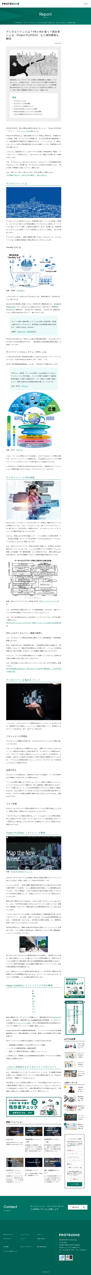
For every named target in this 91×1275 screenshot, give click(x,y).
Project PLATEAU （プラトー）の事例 (25, 108)
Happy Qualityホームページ (33, 1003)
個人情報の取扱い (42, 1246)
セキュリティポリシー (26, 1246)
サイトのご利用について (10, 1251)
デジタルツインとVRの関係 (22, 103)
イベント (23, 1238)
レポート (26, 22)
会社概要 (6, 1246)
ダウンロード (8, 1238)
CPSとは (24, 386)
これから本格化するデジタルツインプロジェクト (28, 114)
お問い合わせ (75, 1207)
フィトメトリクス (21, 1023)
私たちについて (8, 1234)
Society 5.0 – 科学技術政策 (26, 331)
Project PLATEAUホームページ (21, 871)
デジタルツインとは (20, 100)
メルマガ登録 (74, 1184)
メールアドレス (71, 1157)
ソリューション (25, 1234)
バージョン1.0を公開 (25, 131)
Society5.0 (20, 290)
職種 (68, 1164)
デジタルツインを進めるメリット (24, 106)
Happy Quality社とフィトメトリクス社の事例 (27, 111)
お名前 (69, 1150)
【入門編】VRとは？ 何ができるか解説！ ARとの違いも (26, 175)
